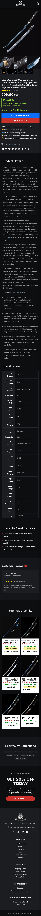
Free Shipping (12, 646)
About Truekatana (21, 844)
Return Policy (20, 871)
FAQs (20, 852)
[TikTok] (18, 832)
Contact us (20, 847)
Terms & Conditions (20, 874)
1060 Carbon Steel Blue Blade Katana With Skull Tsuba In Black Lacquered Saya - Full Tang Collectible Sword (29, 641)
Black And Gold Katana (27, 755)
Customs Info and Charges (20, 891)
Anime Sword (20, 905)
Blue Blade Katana (12, 755)
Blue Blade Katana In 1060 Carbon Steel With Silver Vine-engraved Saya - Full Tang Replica (11, 718)
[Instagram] (14, 832)
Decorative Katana (20, 752)
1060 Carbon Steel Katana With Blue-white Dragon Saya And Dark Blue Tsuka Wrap (11, 679)
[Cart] (37, 4)
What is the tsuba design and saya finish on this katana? (20, 548)
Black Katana (8, 752)
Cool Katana (16, 292)
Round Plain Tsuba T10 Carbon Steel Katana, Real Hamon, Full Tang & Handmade (30, 718)
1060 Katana (7, 237)
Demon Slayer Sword (20, 902)
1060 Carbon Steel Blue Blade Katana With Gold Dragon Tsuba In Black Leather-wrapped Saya (29, 679)
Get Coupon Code (20, 799)
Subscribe (20, 849)
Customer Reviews (20, 855)
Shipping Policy (20, 869)
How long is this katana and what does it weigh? (18, 541)
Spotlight (20, 857)
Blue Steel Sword (21, 758)
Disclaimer (20, 888)
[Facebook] (27, 832)
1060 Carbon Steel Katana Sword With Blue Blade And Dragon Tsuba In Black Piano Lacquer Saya (11, 641)
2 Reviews (14, 90)
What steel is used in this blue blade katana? (17, 535)
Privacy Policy (20, 877)
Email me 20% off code (12, 144)
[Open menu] (3, 4)
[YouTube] (23, 832)
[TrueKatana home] (20, 4)
